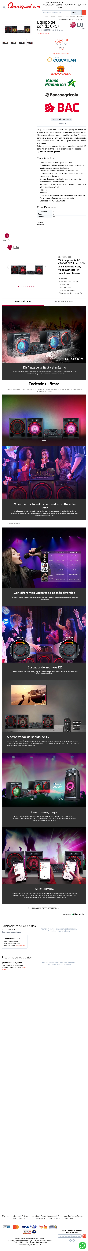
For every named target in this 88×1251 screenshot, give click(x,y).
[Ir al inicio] (24, 6)
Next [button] (45, 267)
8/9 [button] (32, 286)
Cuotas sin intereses (48, 1216)
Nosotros (80, 17)
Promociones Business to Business (71, 19)
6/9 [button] (28, 286)
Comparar (62, 124)
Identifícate (71, 5)
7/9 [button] (30, 286)
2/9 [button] (20, 286)
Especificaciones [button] (64, 302)
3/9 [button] (22, 286)
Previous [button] (8, 267)
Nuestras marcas (55, 1218)
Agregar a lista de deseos (61, 119)
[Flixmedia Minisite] (44, 237)
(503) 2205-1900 (56, 2)
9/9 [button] (34, 286)
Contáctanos (68, 1218)
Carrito (83, 5)
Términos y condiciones (66, 17)
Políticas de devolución (30, 1216)
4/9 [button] (24, 286)
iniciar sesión (20, 946)
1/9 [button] (18, 286)
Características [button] (22, 302)
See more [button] (44, 440)
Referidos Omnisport (20, 1218)
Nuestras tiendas (49, 17)
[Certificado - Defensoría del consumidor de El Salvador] (34, 1231)
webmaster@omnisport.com (38, 1242)
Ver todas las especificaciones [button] (42, 908)
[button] (44, 343)
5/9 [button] (26, 286)
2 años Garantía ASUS (38, 1218)
